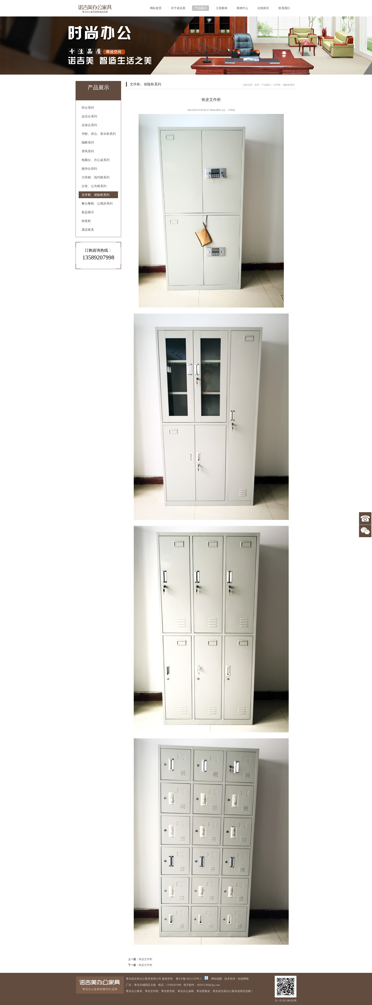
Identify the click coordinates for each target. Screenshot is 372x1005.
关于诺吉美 (178, 8)
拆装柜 (86, 221)
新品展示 (88, 212)
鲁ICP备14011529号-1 (189, 978)
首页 (257, 84)
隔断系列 (88, 142)
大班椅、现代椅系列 (95, 177)
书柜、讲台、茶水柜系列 (99, 133)
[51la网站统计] (206, 978)
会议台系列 (89, 116)
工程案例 (221, 8)
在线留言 (263, 8)
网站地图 (216, 978)
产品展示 (200, 8)
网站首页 (156, 8)
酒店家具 (88, 229)
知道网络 (243, 978)
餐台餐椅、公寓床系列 (97, 203)
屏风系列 (88, 151)
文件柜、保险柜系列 (95, 194)
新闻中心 (242, 8)
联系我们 (284, 8)
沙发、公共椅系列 (94, 186)
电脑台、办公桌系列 (95, 160)
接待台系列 (89, 168)
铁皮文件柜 (145, 959)
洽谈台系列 (89, 125)
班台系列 (88, 107)
